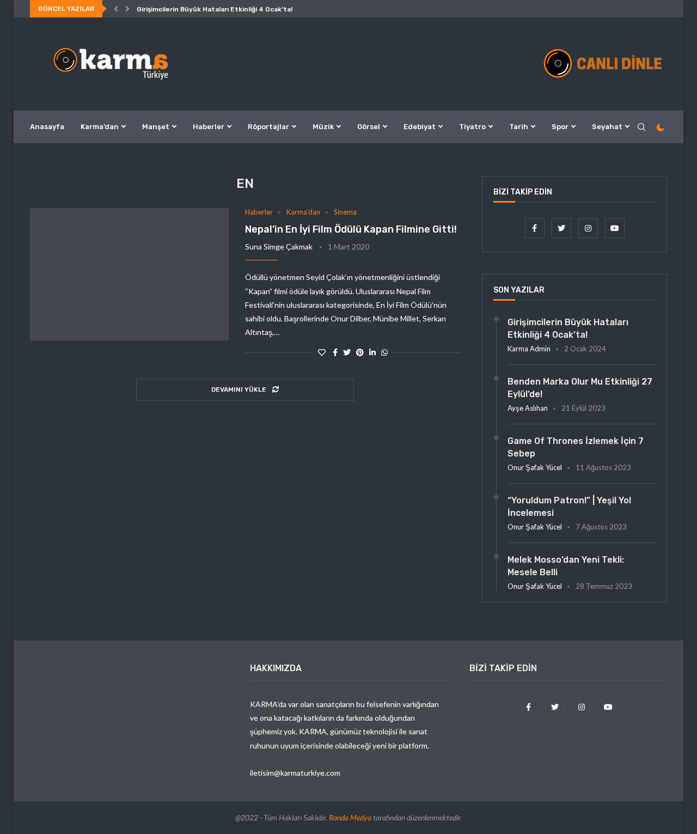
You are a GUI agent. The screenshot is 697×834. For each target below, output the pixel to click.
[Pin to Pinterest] (360, 352)
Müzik (323, 127)
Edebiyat (419, 127)
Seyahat (607, 127)
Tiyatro (472, 127)
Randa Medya (350, 817)
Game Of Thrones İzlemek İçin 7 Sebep (576, 447)
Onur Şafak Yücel (535, 467)
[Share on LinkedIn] (372, 352)
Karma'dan (303, 212)
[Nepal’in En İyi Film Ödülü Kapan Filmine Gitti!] (129, 274)
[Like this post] (322, 352)
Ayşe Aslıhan (528, 408)
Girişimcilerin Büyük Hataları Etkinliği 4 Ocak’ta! (214, 9)
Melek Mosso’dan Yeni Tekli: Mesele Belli (566, 566)
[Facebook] (535, 228)
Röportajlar (268, 127)
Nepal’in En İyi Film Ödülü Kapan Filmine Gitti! (351, 229)
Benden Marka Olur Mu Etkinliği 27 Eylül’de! (580, 387)
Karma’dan (100, 127)
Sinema (345, 212)
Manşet (155, 127)
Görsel (368, 127)
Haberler (208, 127)
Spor (560, 127)
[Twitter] (562, 228)
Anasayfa (47, 127)
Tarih (518, 127)
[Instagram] (589, 228)
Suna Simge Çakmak (279, 246)
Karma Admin (529, 348)
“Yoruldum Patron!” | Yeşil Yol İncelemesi (569, 506)
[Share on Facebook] (335, 352)
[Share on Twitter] (347, 352)
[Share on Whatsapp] (384, 352)
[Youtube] (614, 228)
